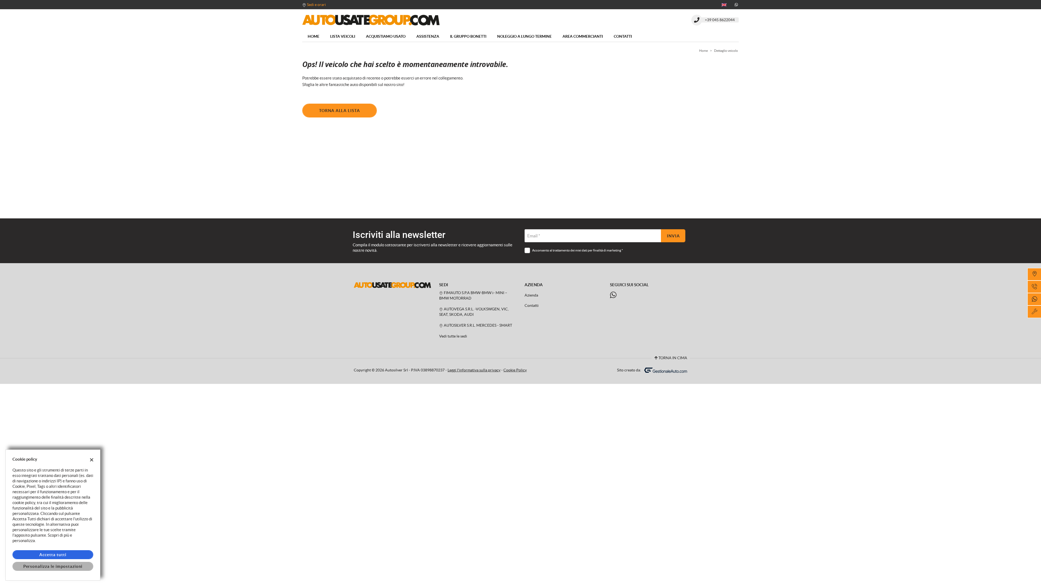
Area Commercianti (583, 36)
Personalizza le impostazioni (53, 566)
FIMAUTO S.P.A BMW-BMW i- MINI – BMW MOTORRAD (473, 295)
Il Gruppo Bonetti (468, 36)
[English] (724, 4)
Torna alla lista (339, 110)
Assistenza (427, 36)
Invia (673, 236)
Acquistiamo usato (386, 36)
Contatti (623, 36)
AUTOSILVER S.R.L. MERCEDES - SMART (477, 325)
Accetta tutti (52, 554)
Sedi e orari (316, 4)
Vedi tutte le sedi (453, 336)
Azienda (531, 295)
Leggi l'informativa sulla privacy (474, 370)
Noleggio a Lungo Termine (524, 36)
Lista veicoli (342, 36)
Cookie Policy (515, 370)
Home (313, 36)
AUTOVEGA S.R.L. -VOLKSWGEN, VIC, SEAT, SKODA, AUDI (474, 312)
